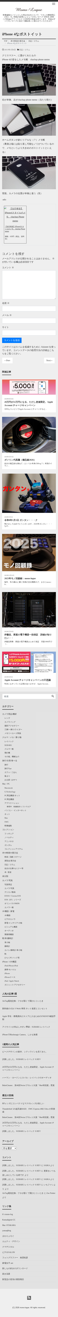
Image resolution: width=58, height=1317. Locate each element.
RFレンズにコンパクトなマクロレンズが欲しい (23, 1103)
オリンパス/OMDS (12, 903)
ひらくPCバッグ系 (12, 958)
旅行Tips (8, 768)
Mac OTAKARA (9, 1225)
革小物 (7, 942)
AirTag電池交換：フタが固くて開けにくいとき (22, 1001)
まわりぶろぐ (8, 1236)
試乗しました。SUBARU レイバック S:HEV (21, 1059)
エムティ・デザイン (11, 1241)
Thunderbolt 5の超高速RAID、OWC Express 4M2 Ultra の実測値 (28, 1110)
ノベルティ (9, 837)
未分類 (5, 876)
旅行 (6, 765)
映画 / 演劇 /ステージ (13, 857)
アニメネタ (9, 841)
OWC (7, 822)
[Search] (53, 696)
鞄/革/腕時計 (7, 938)
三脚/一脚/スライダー (13, 729)
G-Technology (10, 792)
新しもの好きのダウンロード (15, 1268)
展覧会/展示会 (10, 861)
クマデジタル (8, 1247)
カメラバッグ (10, 722)
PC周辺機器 (9, 799)
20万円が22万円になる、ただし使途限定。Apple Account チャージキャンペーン (28, 1068)
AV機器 (7, 915)
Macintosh (9, 788)
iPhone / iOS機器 (9, 962)
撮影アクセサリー (12, 726)
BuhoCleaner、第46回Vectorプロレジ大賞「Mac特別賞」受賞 (28, 1085)
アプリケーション (12, 803)
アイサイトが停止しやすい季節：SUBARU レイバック (26, 1027)
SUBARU (8, 745)
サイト (5, 327)
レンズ (7, 718)
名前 (5, 303)
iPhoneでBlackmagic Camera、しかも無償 (19, 1034)
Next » (49, 360)
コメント (8, 267)
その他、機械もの (12, 756)
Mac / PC (6, 784)
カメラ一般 (9, 907)
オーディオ (9, 931)
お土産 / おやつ (11, 780)
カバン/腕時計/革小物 (13, 950)
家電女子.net (7, 1263)
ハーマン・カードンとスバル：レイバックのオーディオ (27, 1077)
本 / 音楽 (8, 872)
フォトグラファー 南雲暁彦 (15, 1257)
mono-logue (24, 1307)
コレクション (8, 829)
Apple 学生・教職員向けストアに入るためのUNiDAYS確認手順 (29, 1017)
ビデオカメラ (10, 919)
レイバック (9, 741)
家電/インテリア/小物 (13, 923)
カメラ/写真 (7, 880)
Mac (6, 818)
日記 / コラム (24, 50)
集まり (7, 776)
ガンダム (8, 845)
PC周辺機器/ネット (12, 795)
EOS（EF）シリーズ (13, 900)
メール (7, 315)
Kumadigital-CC (8, 1220)
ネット (7, 814)
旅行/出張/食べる (9, 760)
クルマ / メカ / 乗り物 (11, 737)
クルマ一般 (9, 749)
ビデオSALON (8, 1252)
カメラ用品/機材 (9, 714)
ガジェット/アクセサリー (15, 985)
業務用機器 (9, 934)
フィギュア (9, 834)
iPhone (7, 973)
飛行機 (7, 753)
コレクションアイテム (14, 849)
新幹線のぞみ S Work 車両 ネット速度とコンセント (24, 1008)
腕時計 (7, 946)
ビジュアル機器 (11, 927)
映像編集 (8, 826)
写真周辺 (8, 884)
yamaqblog (6, 1230)
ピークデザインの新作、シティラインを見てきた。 (25, 1052)
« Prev (7, 360)
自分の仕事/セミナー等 (14, 868)
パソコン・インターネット (15, 810)
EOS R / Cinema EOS (13, 896)
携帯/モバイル (10, 970)
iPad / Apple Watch (12, 981)
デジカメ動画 (10, 892)
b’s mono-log (7, 1214)
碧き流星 (6, 1274)
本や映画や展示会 (10, 853)
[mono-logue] (29, 9)
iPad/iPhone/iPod (11, 966)
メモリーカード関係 (13, 733)
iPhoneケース (10, 977)
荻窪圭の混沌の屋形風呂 (13, 1279)
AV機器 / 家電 (8, 911)
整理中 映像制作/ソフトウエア (19, 807)
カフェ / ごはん (11, 772)
